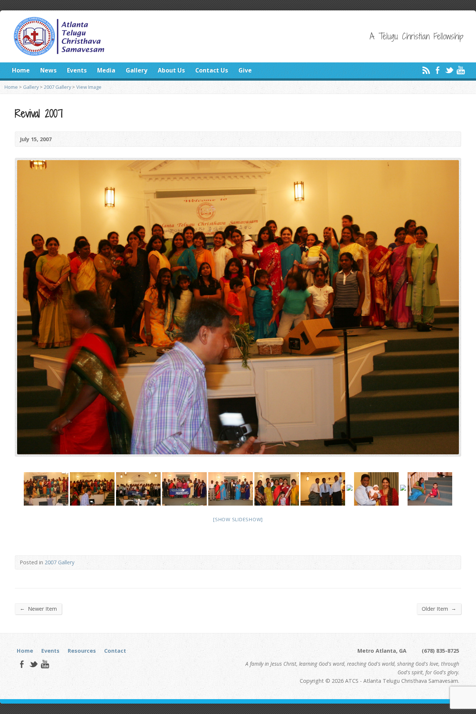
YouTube (460, 70)
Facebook (437, 70)
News (48, 70)
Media (106, 70)
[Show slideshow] (238, 519)
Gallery (136, 70)
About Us (171, 70)
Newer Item (38, 608)
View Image (89, 87)
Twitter (449, 70)
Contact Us (211, 70)
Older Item (439, 608)
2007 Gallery (57, 87)
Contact (115, 650)
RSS (426, 70)
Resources (82, 650)
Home (21, 70)
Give (245, 70)
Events (77, 70)
